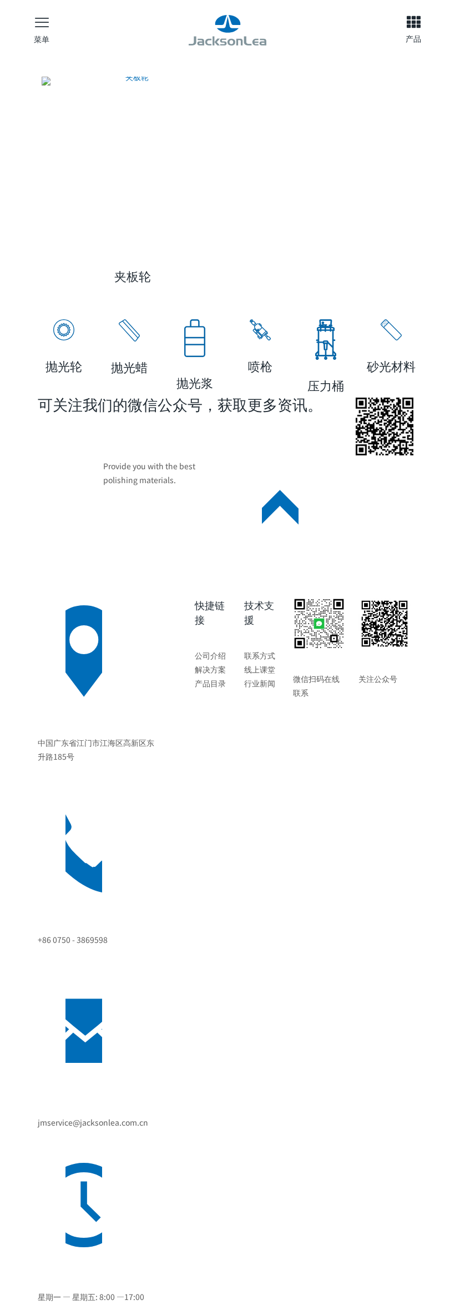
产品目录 (210, 683)
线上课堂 (259, 669)
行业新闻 (259, 683)
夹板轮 (132, 275)
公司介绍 (210, 655)
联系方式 (259, 655)
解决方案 (210, 669)
